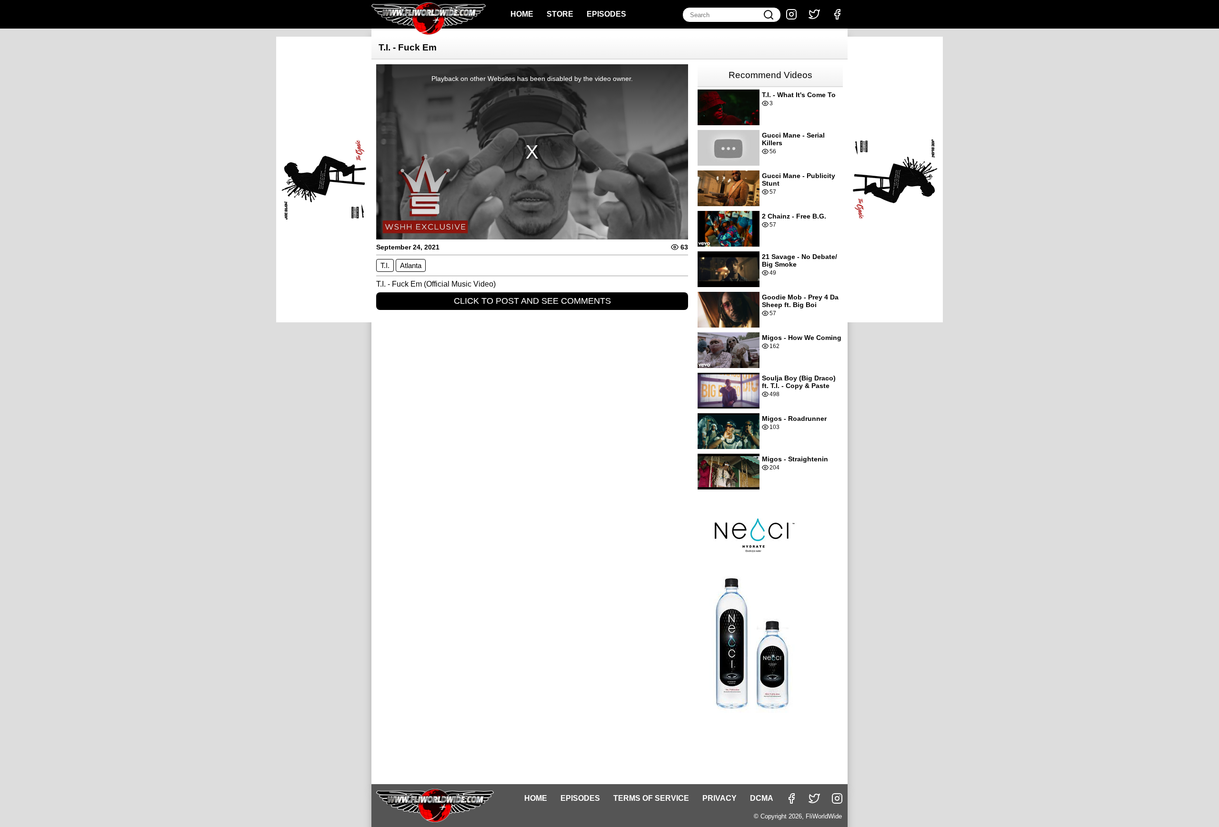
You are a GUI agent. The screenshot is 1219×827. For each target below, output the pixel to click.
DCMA (761, 798)
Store (560, 14)
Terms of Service (651, 798)
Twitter (814, 14)
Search (768, 15)
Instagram (791, 14)
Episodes (606, 14)
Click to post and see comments (532, 301)
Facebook (837, 14)
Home (521, 14)
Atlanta (410, 265)
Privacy (719, 798)
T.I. (385, 265)
